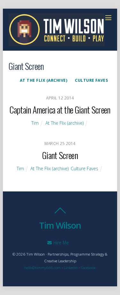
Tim (35, 123)
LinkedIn (71, 267)
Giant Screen (60, 155)
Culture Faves (91, 80)
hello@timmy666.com (42, 267)
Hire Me (60, 243)
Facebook (88, 267)
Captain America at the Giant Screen (60, 109)
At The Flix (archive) (43, 80)
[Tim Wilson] (57, 42)
